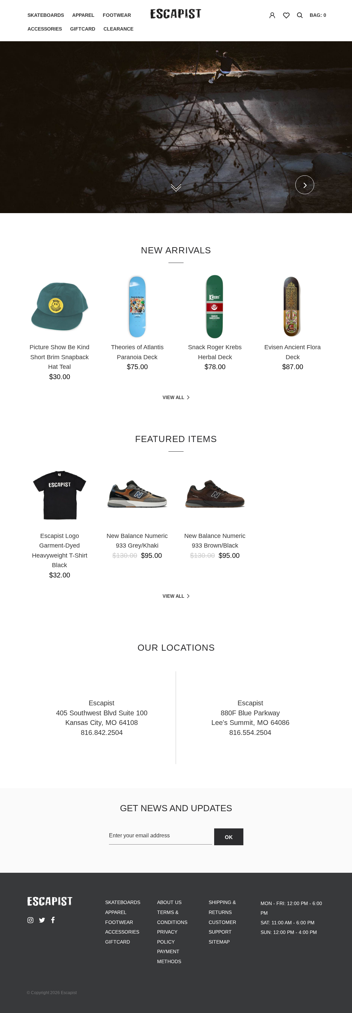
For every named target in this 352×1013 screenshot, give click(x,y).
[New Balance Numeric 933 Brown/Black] (215, 495)
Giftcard (82, 29)
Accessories (45, 29)
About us (169, 902)
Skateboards (46, 15)
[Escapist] (176, 15)
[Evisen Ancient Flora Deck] (292, 307)
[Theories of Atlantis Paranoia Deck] (137, 307)
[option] (176, 127)
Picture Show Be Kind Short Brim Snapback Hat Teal (59, 357)
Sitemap (219, 942)
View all (173, 397)
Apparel (83, 15)
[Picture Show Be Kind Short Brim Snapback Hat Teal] (59, 307)
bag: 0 (318, 15)
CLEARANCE (118, 29)
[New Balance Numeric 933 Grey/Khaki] (137, 495)
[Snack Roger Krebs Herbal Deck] (215, 307)
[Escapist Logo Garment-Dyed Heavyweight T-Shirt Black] (59, 495)
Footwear (117, 15)
